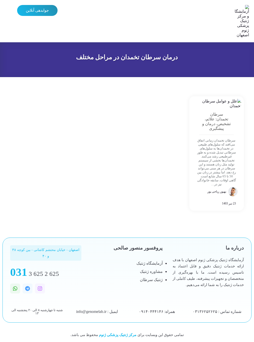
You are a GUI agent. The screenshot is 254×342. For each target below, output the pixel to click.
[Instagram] (40, 288)
